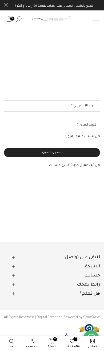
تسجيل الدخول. (52, 152)
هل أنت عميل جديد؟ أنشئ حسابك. (74, 165)
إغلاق (6, 5)
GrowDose (91, 317)
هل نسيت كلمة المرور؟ (82, 136)
